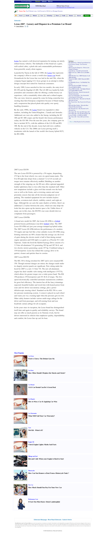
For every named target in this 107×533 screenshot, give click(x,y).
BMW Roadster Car (84, 75)
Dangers (76, 69)
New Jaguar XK (72, 113)
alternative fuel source (75, 524)
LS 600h (79, 115)
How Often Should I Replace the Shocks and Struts (46, 373)
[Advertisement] (31, 44)
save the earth (59, 524)
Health (27, 15)
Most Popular (19, 353)
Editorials (17, 20)
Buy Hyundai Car (83, 108)
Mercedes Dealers (78, 106)
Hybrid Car (87, 62)
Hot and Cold (33, 459)
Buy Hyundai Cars (73, 108)
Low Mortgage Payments (56, 11)
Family (63, 15)
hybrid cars (88, 524)
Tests (71, 84)
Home (57, 15)
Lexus (16, 61)
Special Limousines (73, 92)
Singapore (37, 1)
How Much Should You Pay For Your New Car (45, 487)
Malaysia (50, 1)
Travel (20, 15)
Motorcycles (31, 470)
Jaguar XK (87, 113)
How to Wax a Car (35, 402)
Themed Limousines (74, 93)
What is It (38, 430)
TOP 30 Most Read (40, 6)
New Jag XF (80, 112)
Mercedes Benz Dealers (74, 105)
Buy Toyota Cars (73, 102)
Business (71, 15)
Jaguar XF (87, 112)
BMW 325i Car (81, 72)
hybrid (57, 221)
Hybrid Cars (80, 62)
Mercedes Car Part (73, 100)
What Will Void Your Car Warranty (41, 416)
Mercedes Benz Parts (74, 98)
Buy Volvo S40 (72, 116)
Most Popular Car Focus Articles (82, 121)
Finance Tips (22, 11)
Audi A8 (86, 70)
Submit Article (67, 519)
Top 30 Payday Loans (31, 11)
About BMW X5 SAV (74, 89)
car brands (49, 523)
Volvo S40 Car (80, 116)
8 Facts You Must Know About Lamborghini (44, 502)
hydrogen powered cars (21, 525)
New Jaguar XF (72, 112)
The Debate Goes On (47, 359)
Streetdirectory (50, 530)
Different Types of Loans (63, 5)
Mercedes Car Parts (84, 98)
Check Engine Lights (35, 444)
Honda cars (72, 523)
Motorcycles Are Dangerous (75, 67)
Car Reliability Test (85, 82)
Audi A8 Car (79, 70)
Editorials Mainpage (40, 519)
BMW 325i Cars (73, 72)
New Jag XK (80, 113)
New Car (30, 485)
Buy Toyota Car (81, 102)
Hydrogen (84, 85)
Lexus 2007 (19, 24)
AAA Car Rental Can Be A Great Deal (42, 387)
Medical (35, 15)
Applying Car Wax (50, 402)
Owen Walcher (20, 26)
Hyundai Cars (72, 110)
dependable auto (63, 523)
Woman (87, 15)
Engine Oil (31, 442)
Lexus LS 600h (72, 115)
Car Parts (31, 370)
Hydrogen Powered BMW (75, 85)
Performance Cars (33, 499)
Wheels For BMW (73, 79)
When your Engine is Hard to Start (51, 459)
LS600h (85, 115)
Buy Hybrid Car (73, 62)
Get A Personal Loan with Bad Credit (65, 7)
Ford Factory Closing (74, 64)
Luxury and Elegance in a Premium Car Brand (49, 24)
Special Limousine (83, 92)
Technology (49, 15)
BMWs (79, 87)
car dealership (40, 525)
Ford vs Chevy (33, 359)
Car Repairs (31, 399)
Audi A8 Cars (72, 70)
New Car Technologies (74, 95)
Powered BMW (72, 87)
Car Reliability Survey (74, 82)
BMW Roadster (72, 77)
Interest (79, 15)
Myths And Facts (50, 444)
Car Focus (31, 356)
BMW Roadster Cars (74, 75)
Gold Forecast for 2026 (43, 11)
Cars (42, 15)
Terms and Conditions (57, 530)
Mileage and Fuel (32, 456)
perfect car (60, 525)
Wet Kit (31, 430)
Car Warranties (32, 413)
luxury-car (51, 75)
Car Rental (31, 384)
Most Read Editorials (54, 519)
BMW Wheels (81, 79)
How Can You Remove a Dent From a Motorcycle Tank (48, 473)
